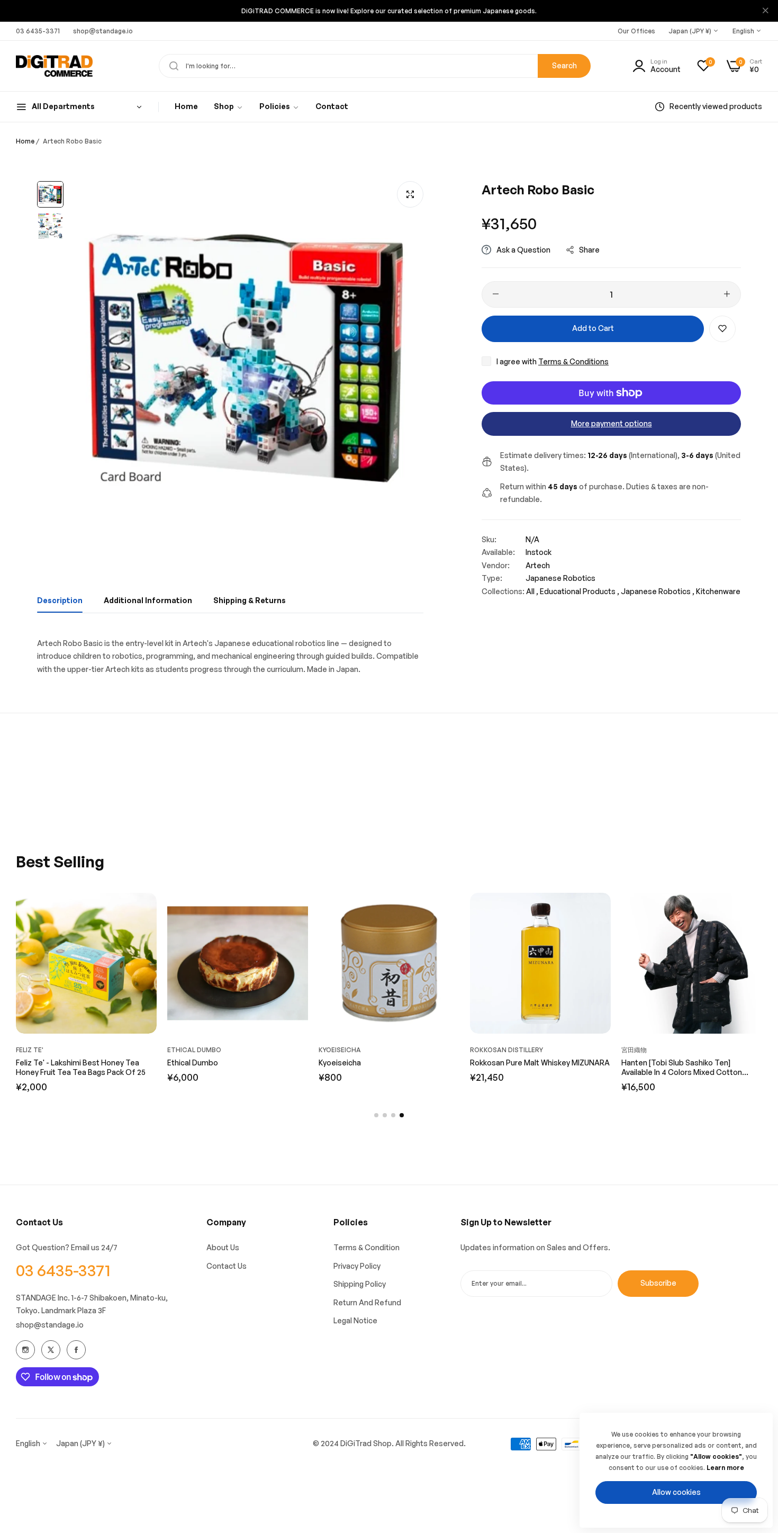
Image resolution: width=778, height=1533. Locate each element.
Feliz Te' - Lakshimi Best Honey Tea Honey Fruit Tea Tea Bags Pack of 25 (535, 1067)
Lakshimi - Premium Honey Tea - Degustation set (375, 1067)
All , (532, 590)
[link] (228, 107)
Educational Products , (579, 590)
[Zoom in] (410, 194)
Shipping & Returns (249, 600)
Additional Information (148, 600)
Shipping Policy (359, 1283)
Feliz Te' (332, 1050)
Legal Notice (355, 1320)
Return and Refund (367, 1302)
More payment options (611, 423)
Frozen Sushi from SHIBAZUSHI (221, 1062)
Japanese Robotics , (657, 590)
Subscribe (658, 1282)
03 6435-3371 (63, 1270)
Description (60, 600)
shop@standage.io (50, 1324)
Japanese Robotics (560, 577)
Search (564, 65)
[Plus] (727, 294)
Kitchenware (718, 590)
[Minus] (495, 294)
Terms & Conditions (573, 360)
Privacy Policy (357, 1265)
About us (222, 1247)
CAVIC (26, 1050)
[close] (765, 11)
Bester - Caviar (42, 1062)
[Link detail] (25, 1349)
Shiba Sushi (187, 1050)
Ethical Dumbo (648, 1050)
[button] (722, 328)
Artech (538, 564)
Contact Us (226, 1265)
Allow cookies (676, 1491)
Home (25, 141)
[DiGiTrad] (54, 66)
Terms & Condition (366, 1247)
